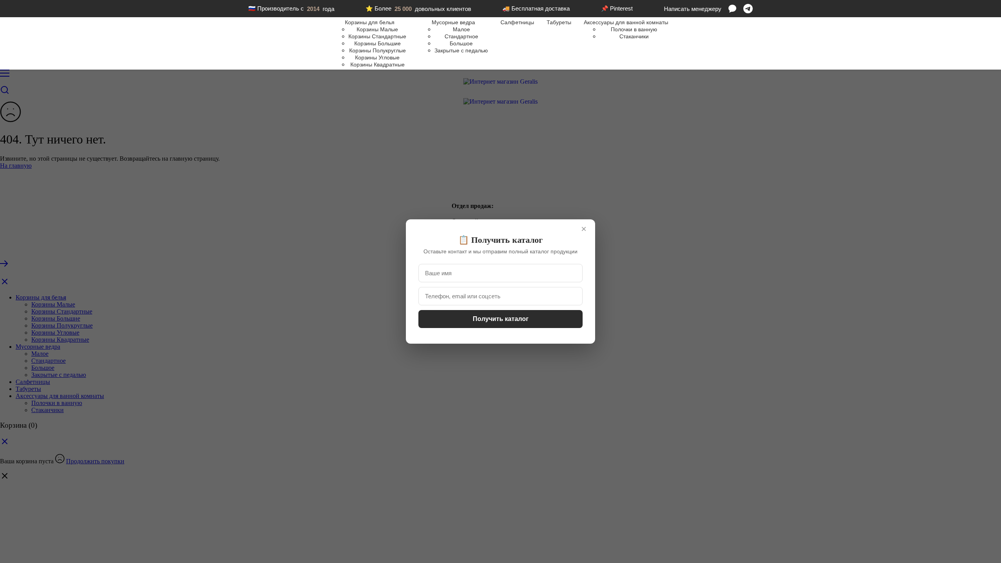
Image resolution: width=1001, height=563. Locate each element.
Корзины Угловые (377, 57)
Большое (461, 43)
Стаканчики (634, 36)
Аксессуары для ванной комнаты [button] (626, 22)
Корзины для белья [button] (370, 22)
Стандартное (461, 36)
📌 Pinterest (617, 8)
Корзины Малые (377, 29)
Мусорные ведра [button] (453, 22)
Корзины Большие (377, 43)
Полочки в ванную (634, 29)
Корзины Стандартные (377, 36)
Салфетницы (517, 22)
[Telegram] (748, 8)
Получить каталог (501, 319)
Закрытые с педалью (461, 50)
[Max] (732, 8)
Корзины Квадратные (377, 64)
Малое (461, 29)
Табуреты (559, 22)
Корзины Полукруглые (377, 50)
